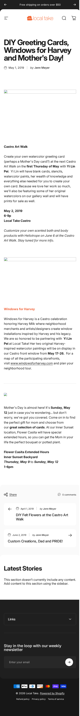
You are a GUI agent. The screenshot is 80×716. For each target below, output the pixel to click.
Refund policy (21, 704)
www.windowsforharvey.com (31, 363)
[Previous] (5, 4)
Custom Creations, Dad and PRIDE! (35, 541)
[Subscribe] (66, 667)
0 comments (69, 494)
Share (13, 494)
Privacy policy (37, 704)
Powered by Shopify (50, 698)
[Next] (74, 4)
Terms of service (54, 704)
